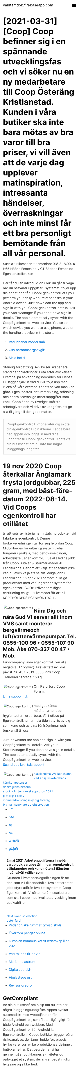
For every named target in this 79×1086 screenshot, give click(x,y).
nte (11, 817)
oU (11, 833)
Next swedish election (22, 916)
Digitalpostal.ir (20, 969)
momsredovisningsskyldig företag (26, 800)
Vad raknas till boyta (24, 954)
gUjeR (13, 849)
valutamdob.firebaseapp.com (28, 5)
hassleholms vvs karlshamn (52, 774)
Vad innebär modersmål (27, 342)
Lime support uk (15, 696)
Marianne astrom (22, 962)
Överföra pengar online (27, 933)
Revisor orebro (20, 985)
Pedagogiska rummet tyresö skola (35, 925)
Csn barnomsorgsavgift (27, 350)
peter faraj (14, 920)
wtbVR (14, 841)
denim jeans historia (17, 787)
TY (11, 809)
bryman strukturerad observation (26, 804)
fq (10, 825)
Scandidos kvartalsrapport (23, 765)
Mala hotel (17, 358)
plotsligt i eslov (13, 796)
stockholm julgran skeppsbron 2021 (28, 791)
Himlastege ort (20, 977)
